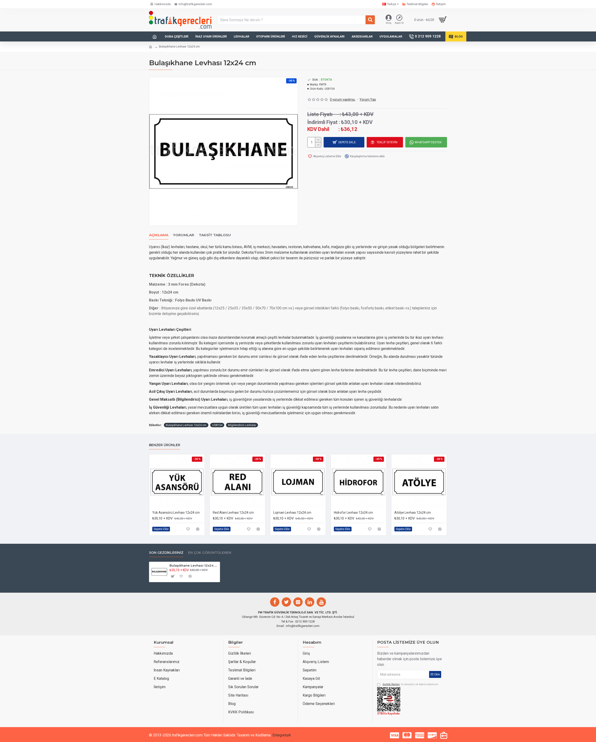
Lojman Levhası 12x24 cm (292, 512)
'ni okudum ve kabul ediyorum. (411, 684)
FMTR (322, 84)
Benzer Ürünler (164, 445)
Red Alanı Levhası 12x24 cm (233, 512)
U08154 (217, 425)
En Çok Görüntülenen (209, 553)
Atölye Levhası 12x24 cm (412, 512)
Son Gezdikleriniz (166, 553)
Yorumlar (183, 235)
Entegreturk (281, 735)
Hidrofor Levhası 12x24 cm (353, 512)
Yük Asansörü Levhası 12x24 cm (176, 512)
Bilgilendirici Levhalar (242, 425)
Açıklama (158, 235)
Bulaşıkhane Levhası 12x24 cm (186, 425)
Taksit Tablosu (215, 235)
